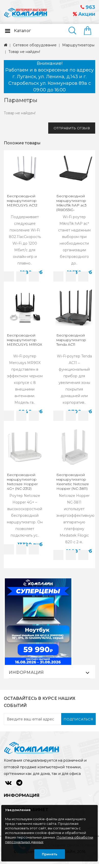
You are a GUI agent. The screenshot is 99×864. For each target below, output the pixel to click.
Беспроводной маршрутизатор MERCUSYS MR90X (24, 340)
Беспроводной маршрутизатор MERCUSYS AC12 (22, 200)
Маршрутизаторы (78, 45)
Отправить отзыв (72, 128)
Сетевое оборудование (35, 45)
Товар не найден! (24, 51)
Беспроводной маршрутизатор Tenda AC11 (71, 340)
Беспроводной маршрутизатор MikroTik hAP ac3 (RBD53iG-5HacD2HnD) (71, 205)
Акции (86, 14)
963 (89, 7)
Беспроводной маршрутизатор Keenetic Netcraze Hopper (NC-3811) (72, 481)
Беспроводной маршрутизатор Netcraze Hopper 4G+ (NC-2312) (22, 481)
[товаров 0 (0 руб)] (89, 31)
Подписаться (78, 719)
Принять (49, 854)
